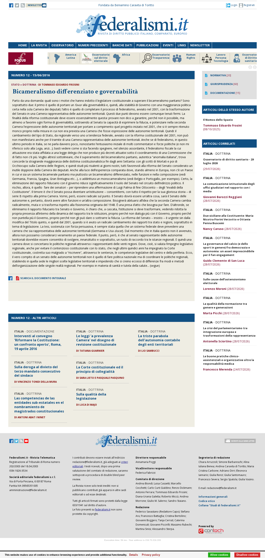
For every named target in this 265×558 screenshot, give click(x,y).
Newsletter (200, 45)
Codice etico (207, 501)
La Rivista (39, 45)
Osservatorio (62, 45)
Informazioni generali (213, 496)
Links (182, 45)
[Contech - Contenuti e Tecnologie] (211, 531)
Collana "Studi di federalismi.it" (220, 505)
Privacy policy (149, 554)
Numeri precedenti (93, 45)
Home (22, 45)
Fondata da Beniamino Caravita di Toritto (126, 5)
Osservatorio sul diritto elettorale (97, 58)
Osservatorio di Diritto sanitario (247, 58)
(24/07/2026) (226, 369)
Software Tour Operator (132, 545)
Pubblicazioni (147, 45)
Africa (122, 54)
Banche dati (122, 45)
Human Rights (187, 56)
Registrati (249, 5)
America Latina (67, 56)
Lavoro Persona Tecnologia (217, 58)
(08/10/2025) (222, 127)
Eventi (168, 45)
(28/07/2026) (222, 199)
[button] (231, 5)
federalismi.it (102, 509)
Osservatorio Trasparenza (157, 56)
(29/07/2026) (211, 169)
